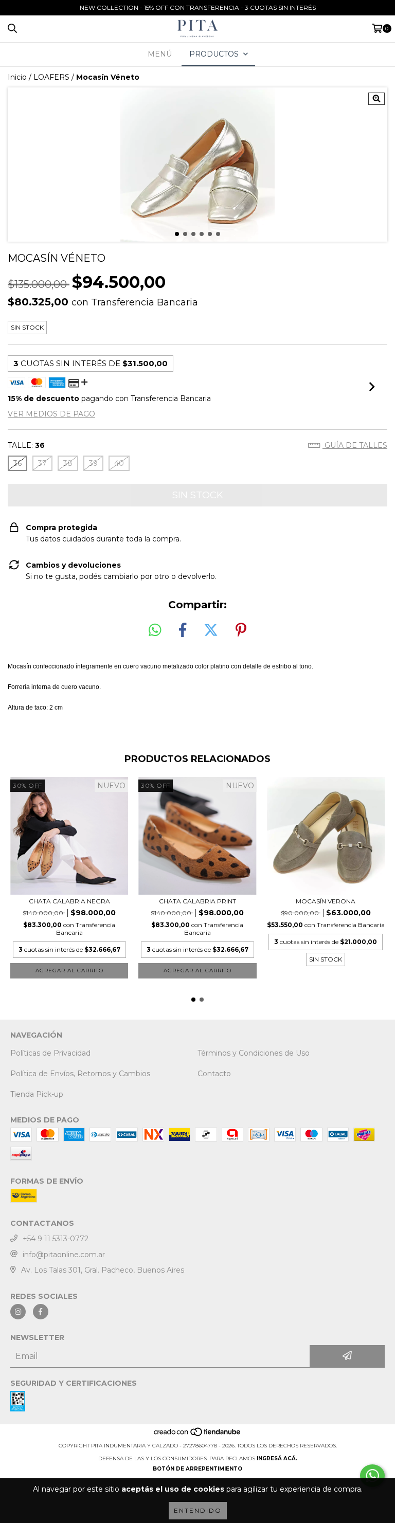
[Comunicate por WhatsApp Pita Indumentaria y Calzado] (372, 1475)
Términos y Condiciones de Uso (254, 1053)
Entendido (198, 1510)
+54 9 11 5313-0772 (55, 1238)
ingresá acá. (277, 1458)
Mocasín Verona (325, 901)
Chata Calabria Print (197, 901)
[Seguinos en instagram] (18, 1311)
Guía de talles (354, 445)
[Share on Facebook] (182, 630)
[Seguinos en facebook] (40, 1311)
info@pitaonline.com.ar (64, 1254)
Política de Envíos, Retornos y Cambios (80, 1073)
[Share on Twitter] (211, 630)
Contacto (214, 1073)
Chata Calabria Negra (69, 901)
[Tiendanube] (198, 1435)
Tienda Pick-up (36, 1094)
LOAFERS (51, 77)
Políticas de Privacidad (50, 1053)
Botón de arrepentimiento (197, 1468)
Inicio (17, 77)
